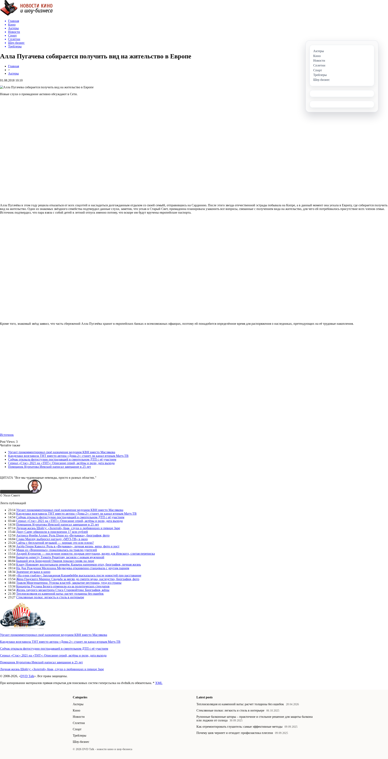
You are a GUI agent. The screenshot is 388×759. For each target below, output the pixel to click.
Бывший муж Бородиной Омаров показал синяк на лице (55, 561)
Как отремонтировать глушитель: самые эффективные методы (239, 726)
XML (158, 683)
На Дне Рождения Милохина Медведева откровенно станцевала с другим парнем (72, 568)
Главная (13, 66)
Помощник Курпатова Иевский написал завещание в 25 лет (49, 466)
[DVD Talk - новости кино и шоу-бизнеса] (26, 15)
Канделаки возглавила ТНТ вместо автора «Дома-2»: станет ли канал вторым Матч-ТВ (68, 456)
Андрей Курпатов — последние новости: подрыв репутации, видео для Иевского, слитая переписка (85, 553)
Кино (76, 710)
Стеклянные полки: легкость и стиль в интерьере (50, 597)
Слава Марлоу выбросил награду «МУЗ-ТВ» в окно (52, 539)
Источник (7, 434)
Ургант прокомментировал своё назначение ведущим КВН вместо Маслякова (61, 452)
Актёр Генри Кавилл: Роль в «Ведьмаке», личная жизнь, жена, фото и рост (67, 546)
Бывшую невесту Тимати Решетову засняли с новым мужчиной (60, 557)
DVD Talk (27, 676)
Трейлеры (79, 735)
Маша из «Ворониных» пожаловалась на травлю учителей (56, 550)
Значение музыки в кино (33, 571)
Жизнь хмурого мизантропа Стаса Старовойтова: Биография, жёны (62, 590)
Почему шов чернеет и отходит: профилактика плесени (234, 733)
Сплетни (79, 723)
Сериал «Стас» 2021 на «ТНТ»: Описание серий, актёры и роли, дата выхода (61, 463)
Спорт (77, 729)
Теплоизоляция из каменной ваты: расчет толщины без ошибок (60, 593)
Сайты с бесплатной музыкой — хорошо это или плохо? (55, 542)
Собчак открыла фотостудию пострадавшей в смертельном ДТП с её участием (62, 459)
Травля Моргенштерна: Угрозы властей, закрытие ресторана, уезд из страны (68, 582)
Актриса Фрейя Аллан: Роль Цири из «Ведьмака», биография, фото (63, 535)
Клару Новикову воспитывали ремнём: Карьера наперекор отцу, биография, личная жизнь (78, 564)
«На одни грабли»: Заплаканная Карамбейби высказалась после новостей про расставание (78, 575)
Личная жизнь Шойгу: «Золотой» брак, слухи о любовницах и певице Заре (68, 528)
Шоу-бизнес (81, 741)
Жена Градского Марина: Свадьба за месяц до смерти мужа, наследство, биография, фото (77, 579)
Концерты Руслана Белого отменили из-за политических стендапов (63, 586)
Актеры (13, 73)
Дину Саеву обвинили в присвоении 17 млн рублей (52, 531)
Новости (79, 716)
